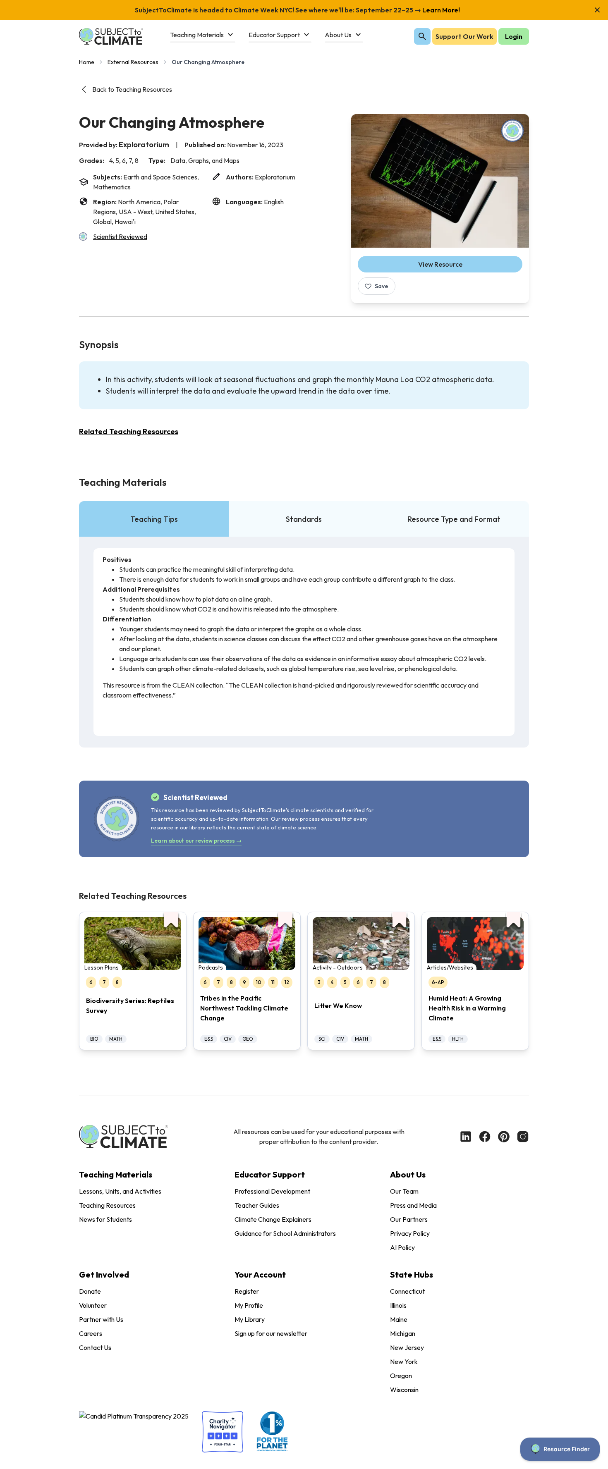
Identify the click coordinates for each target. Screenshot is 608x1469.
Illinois (398, 1305)
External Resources (133, 62)
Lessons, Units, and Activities (120, 1191)
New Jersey (407, 1347)
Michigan (402, 1333)
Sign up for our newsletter (271, 1333)
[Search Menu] (422, 36)
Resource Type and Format (453, 519)
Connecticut (407, 1291)
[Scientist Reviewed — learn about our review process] (512, 130)
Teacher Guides (257, 1205)
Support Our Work (464, 36)
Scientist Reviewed (120, 236)
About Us (408, 1174)
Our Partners (409, 1219)
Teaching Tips (154, 519)
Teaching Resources (107, 1205)
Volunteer (93, 1305)
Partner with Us (101, 1319)
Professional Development (272, 1191)
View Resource (440, 264)
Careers (90, 1333)
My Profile (249, 1305)
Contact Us (95, 1347)
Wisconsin (404, 1389)
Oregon (401, 1375)
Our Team (404, 1191)
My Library (250, 1319)
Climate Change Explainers (273, 1219)
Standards (304, 519)
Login (513, 36)
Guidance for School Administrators (285, 1233)
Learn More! (440, 10)
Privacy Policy (410, 1233)
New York (404, 1361)
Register (247, 1291)
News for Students (105, 1219)
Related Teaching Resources (128, 431)
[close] (597, 9)
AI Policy (402, 1247)
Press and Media (413, 1205)
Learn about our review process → (196, 840)
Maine (398, 1319)
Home (86, 62)
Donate (90, 1291)
